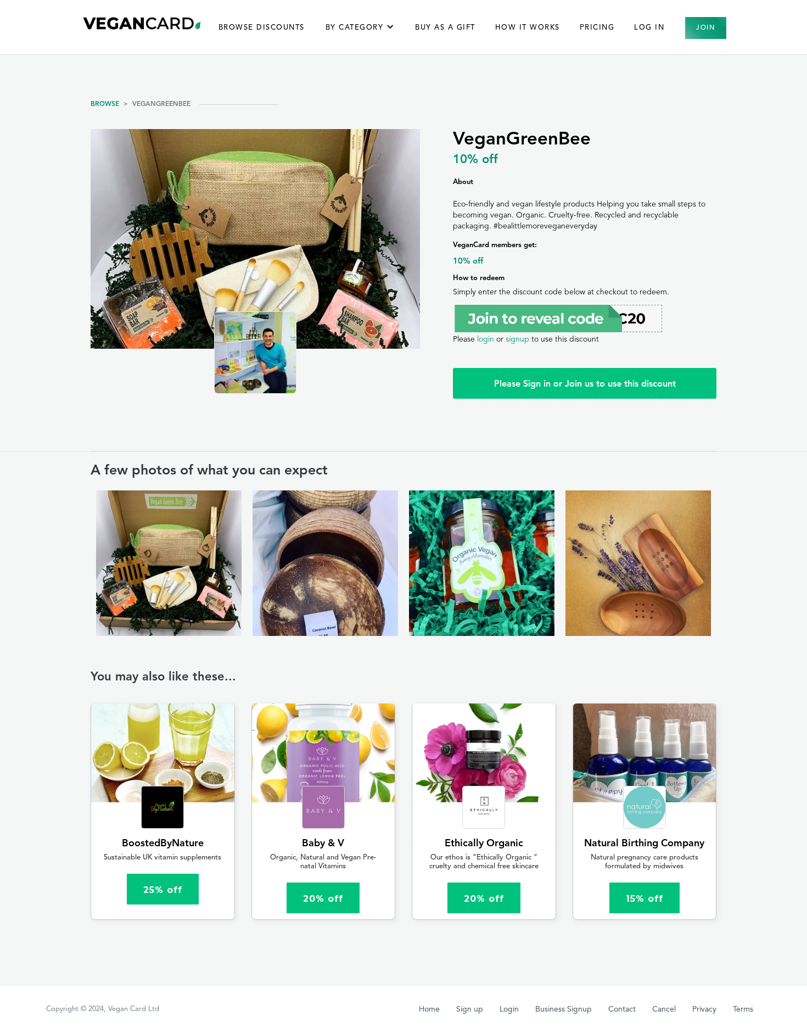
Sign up (469, 1009)
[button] (360, 33)
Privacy (704, 1009)
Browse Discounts (261, 27)
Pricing (597, 27)
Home (429, 1009)
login (485, 339)
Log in (649, 27)
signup (517, 339)
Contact (622, 1009)
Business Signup (563, 1009)
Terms (743, 1009)
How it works (527, 27)
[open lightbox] (169, 563)
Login (509, 1009)
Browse (105, 104)
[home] (142, 23)
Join (705, 28)
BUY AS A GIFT (445, 27)
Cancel (664, 1009)
